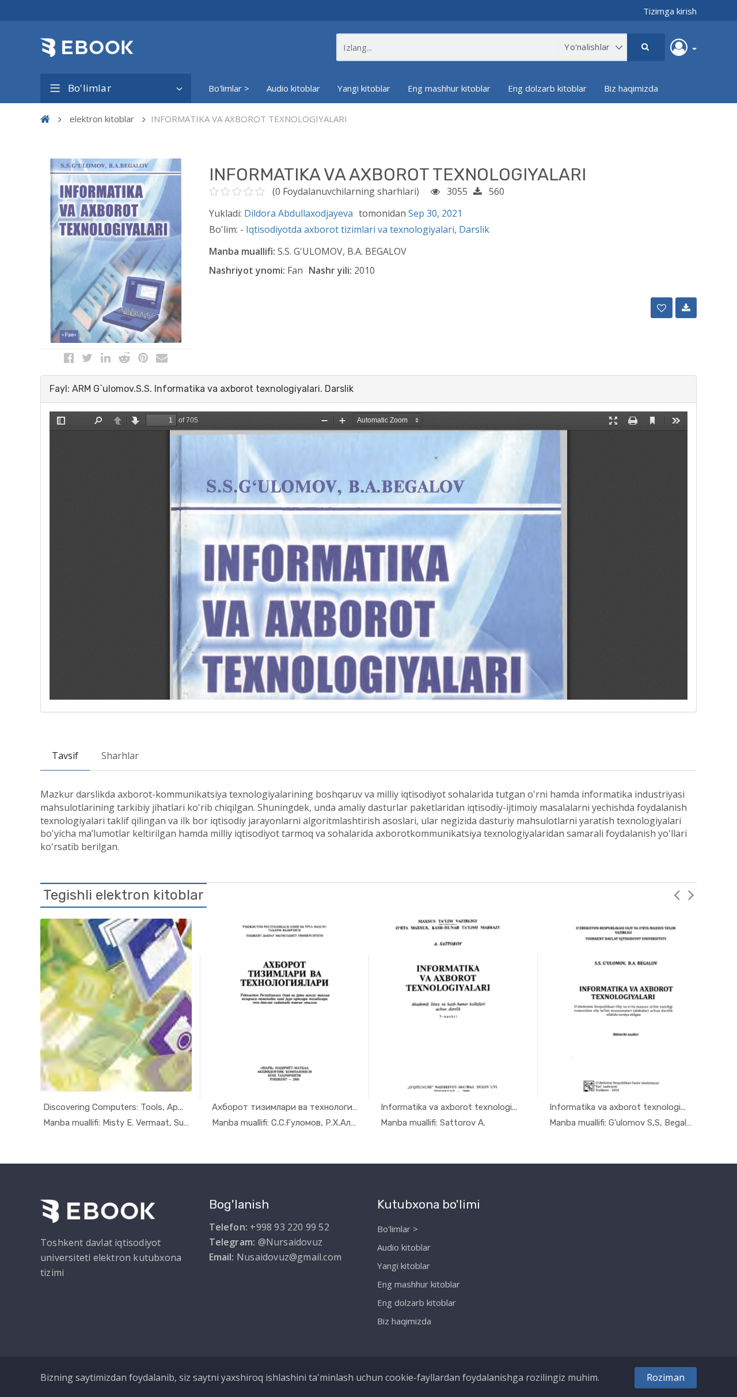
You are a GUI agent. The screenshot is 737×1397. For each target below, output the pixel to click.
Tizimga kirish (670, 11)
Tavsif (65, 755)
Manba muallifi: (242, 251)
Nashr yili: (330, 270)
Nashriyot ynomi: (247, 270)
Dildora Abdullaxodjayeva (298, 213)
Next (691, 894)
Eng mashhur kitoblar (449, 88)
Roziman (666, 1377)
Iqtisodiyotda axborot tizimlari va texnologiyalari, (352, 229)
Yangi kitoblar (363, 88)
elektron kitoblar (102, 118)
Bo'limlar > (228, 88)
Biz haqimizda (631, 88)
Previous (676, 894)
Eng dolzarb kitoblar (547, 88)
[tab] (368, 389)
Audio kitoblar (293, 88)
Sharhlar (120, 755)
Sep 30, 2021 (435, 213)
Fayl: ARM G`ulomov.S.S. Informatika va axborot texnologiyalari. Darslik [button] (202, 388)
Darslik (474, 229)
